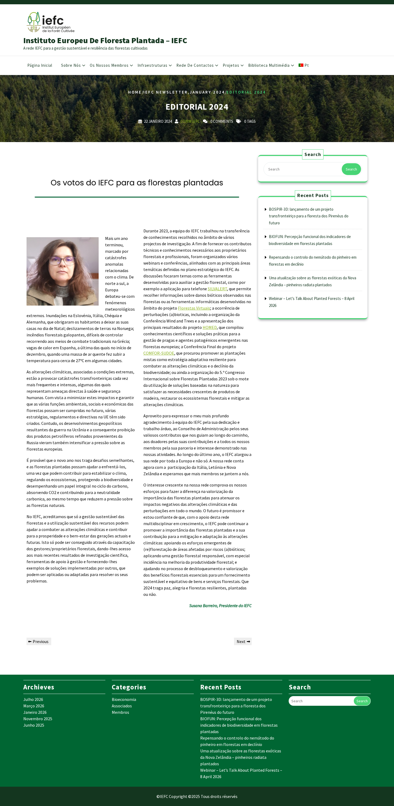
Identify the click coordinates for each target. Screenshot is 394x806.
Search (351, 169)
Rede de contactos (195, 65)
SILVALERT (217, 288)
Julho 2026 (33, 699)
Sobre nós (71, 65)
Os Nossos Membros (109, 65)
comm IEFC (190, 121)
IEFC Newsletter (165, 92)
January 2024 (207, 92)
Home (135, 92)
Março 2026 (33, 705)
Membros (120, 712)
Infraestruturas (152, 65)
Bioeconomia (124, 699)
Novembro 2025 (37, 718)
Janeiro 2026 (35, 712)
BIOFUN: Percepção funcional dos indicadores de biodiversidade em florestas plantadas (239, 725)
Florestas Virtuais (194, 308)
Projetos (231, 65)
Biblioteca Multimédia (269, 65)
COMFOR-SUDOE (158, 353)
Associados (122, 705)
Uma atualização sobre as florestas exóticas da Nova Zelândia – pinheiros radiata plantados (240, 757)
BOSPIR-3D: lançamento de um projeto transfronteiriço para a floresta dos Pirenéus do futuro (308, 216)
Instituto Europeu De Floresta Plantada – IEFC (105, 40)
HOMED (210, 327)
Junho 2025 (33, 725)
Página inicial (39, 65)
